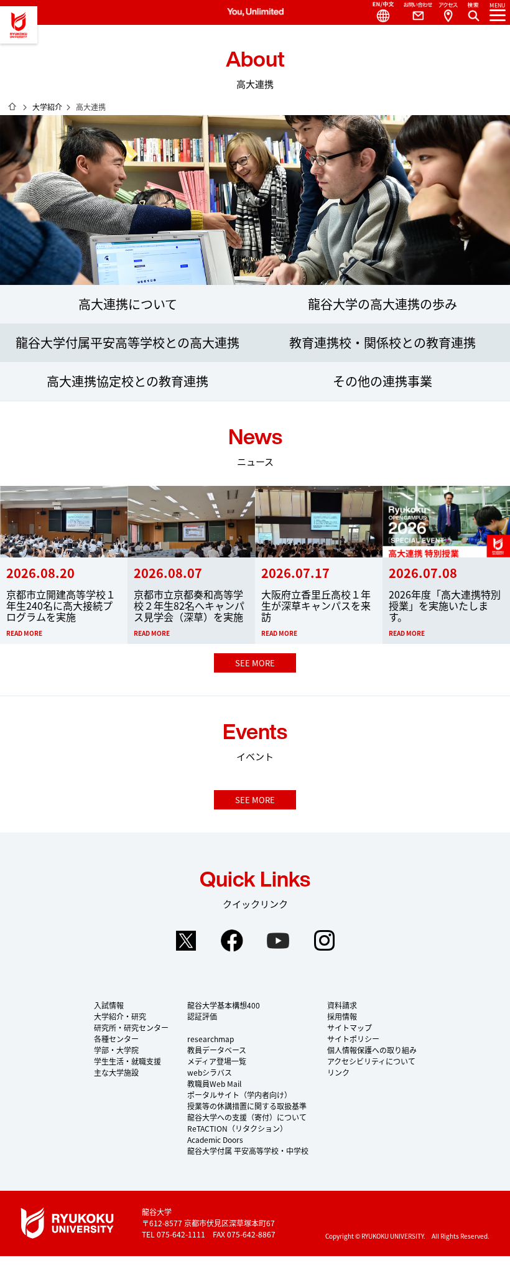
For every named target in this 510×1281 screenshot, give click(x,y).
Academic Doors (215, 1139)
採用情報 (342, 1016)
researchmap (210, 1038)
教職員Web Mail (214, 1083)
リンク (338, 1072)
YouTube (278, 940)
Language (378, 12)
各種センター (116, 1038)
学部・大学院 (116, 1050)
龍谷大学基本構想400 (223, 1005)
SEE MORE (255, 663)
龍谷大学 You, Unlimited (18, 25)
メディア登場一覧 (216, 1061)
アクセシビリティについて (371, 1061)
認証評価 (202, 1016)
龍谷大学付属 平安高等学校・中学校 (247, 1150)
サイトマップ (349, 1027)
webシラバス (209, 1072)
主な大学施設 (116, 1072)
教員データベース (216, 1050)
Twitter (186, 940)
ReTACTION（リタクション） (237, 1128)
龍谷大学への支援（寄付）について (247, 1117)
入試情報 (109, 1005)
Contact (413, 12)
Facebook (232, 940)
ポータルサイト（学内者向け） (239, 1094)
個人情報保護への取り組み (372, 1050)
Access (447, 12)
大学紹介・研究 (120, 1016)
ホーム (12, 106)
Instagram (324, 940)
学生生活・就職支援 (127, 1061)
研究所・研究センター (131, 1027)
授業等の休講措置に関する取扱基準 (247, 1106)
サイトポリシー (353, 1038)
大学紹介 (47, 106)
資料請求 (342, 1005)
